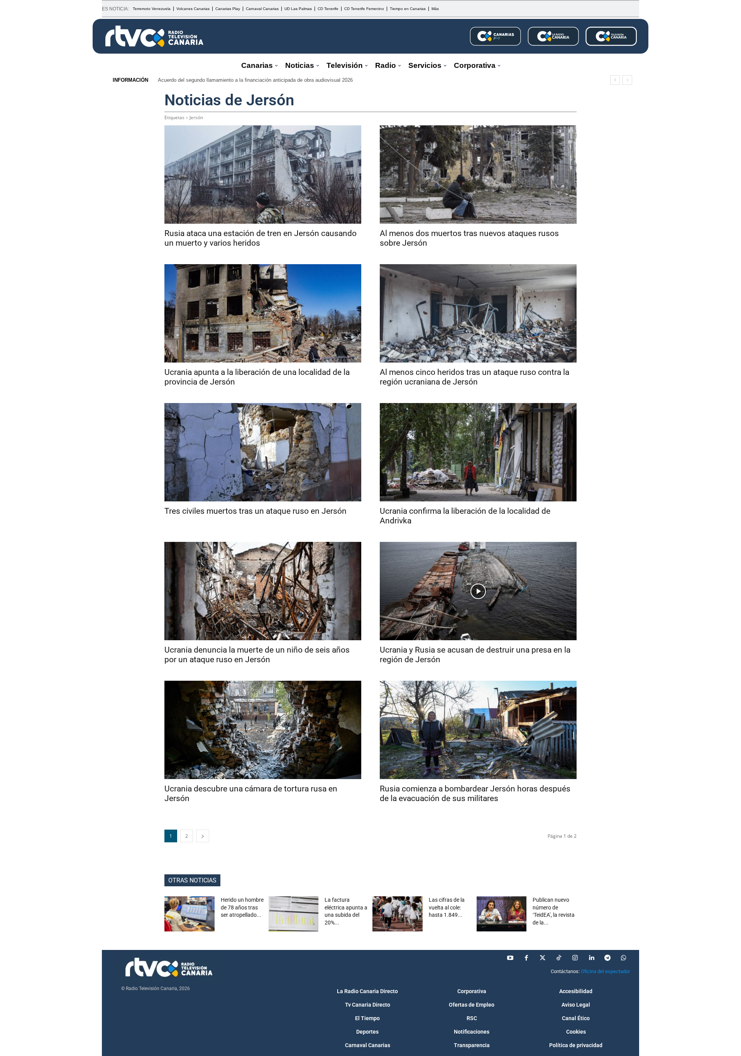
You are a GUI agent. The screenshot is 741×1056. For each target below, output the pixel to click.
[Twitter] (542, 958)
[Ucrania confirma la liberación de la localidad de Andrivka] (478, 452)
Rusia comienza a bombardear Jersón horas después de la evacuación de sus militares (475, 793)
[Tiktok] (559, 958)
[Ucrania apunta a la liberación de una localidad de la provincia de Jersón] (262, 313)
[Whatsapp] (624, 958)
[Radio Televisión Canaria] (154, 36)
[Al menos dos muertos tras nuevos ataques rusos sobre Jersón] (478, 174)
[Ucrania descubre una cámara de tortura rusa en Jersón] (262, 730)
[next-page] (202, 836)
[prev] (615, 80)
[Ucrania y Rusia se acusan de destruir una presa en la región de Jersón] (478, 591)
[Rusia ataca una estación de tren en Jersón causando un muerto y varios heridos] (262, 174)
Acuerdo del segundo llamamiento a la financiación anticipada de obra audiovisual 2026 (255, 80)
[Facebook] (526, 958)
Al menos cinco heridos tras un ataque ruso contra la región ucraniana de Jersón (474, 377)
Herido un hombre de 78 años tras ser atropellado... (242, 907)
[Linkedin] (591, 958)
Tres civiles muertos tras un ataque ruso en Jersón (255, 511)
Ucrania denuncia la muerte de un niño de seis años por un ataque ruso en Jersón (257, 654)
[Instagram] (575, 958)
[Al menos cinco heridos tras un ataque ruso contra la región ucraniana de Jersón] (478, 313)
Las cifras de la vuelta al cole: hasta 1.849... (447, 907)
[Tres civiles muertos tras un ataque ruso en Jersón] (262, 452)
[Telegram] (607, 958)
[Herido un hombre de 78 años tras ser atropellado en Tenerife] (189, 913)
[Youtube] (510, 958)
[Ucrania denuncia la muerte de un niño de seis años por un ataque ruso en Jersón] (262, 591)
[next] (627, 80)
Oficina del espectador (605, 971)
